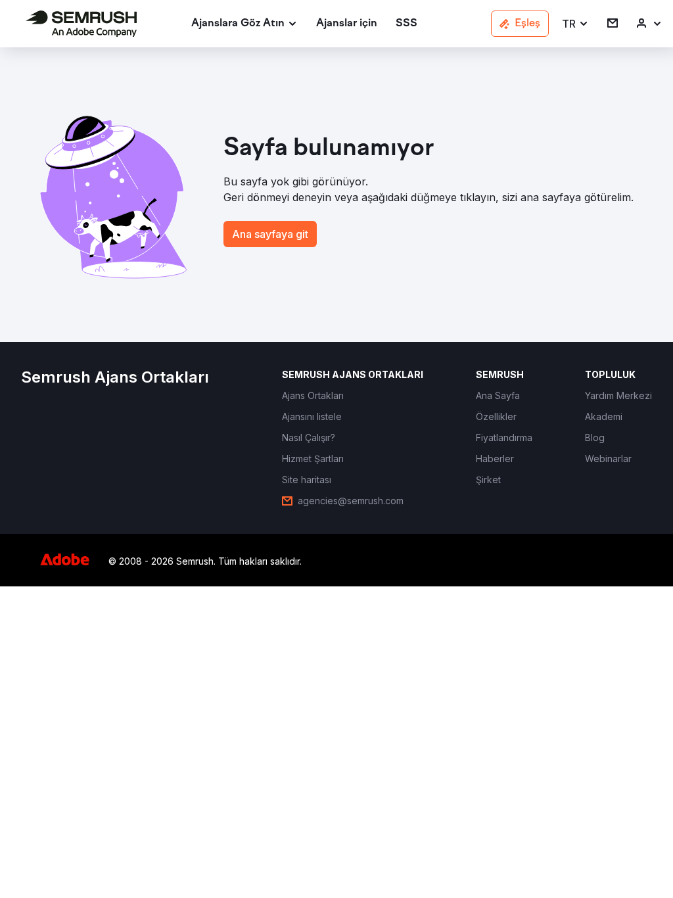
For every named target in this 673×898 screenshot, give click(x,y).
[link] (346, 24)
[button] (575, 24)
